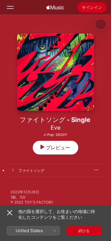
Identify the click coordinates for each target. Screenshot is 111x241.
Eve (56, 127)
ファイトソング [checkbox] (31, 170)
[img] (55, 7)
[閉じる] (9, 212)
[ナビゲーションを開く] (10, 7)
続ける (84, 230)
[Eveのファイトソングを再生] (12, 170)
